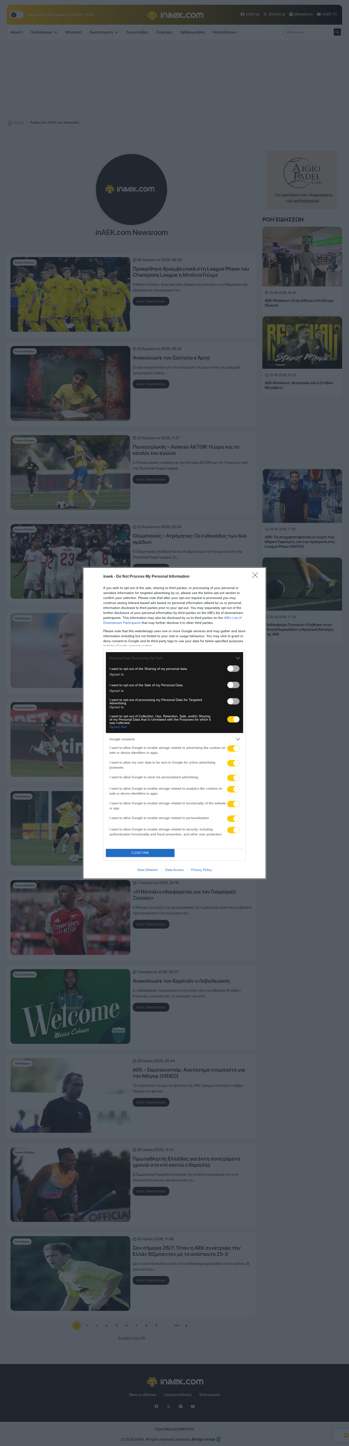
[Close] (256, 576)
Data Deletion (147, 870)
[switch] (233, 668)
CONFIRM (140, 853)
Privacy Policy (201, 870)
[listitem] (174, 658)
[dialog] (174, 723)
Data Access (174, 870)
